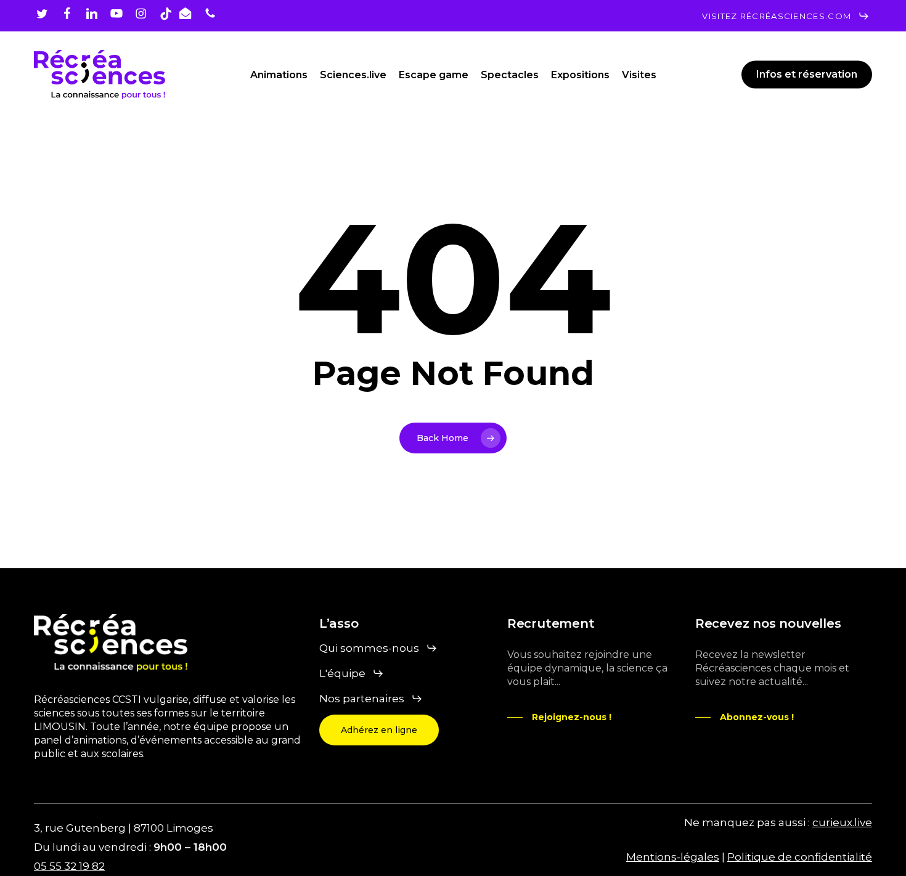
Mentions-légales (672, 857)
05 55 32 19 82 (69, 866)
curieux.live (842, 822)
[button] (786, 16)
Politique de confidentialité (799, 857)
